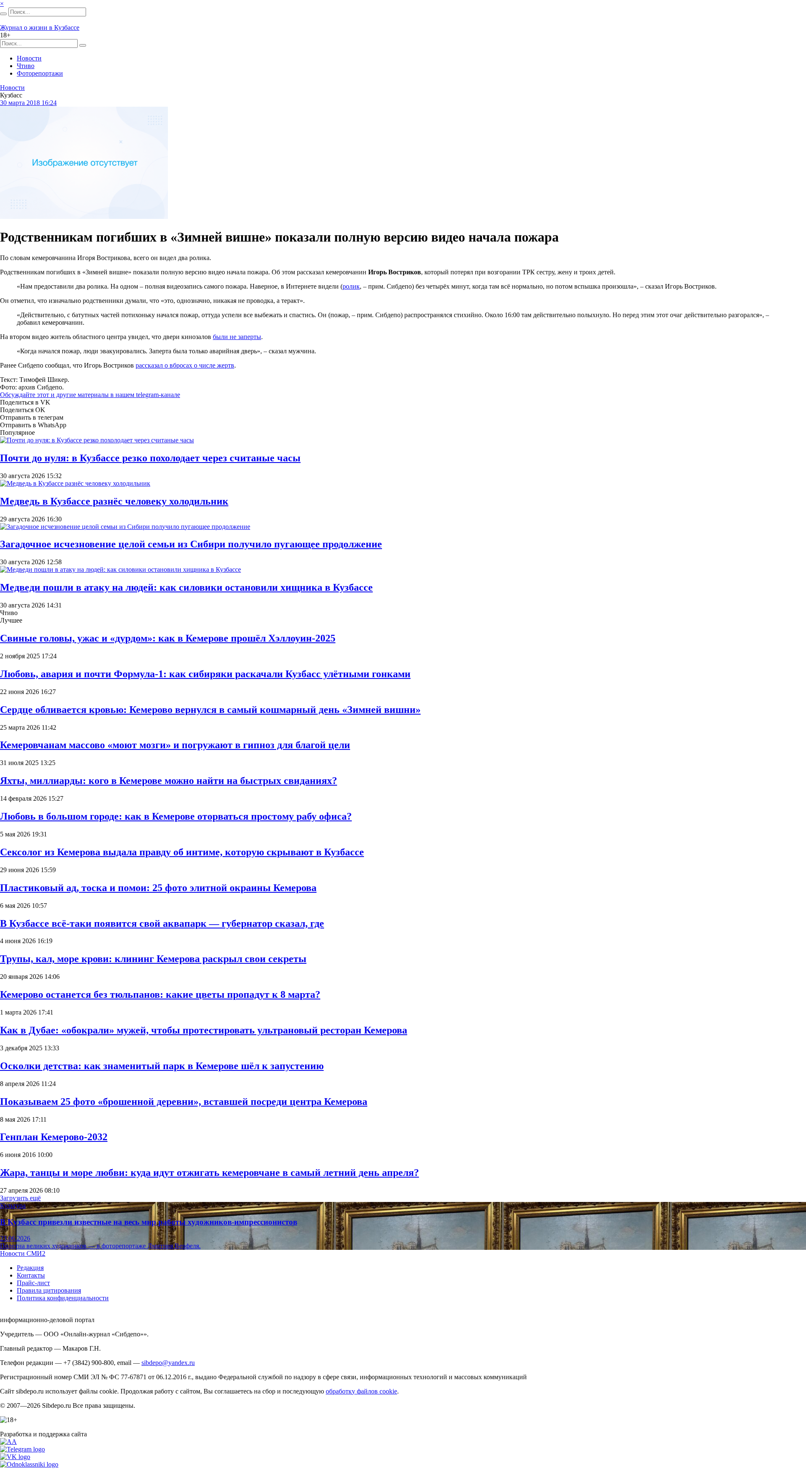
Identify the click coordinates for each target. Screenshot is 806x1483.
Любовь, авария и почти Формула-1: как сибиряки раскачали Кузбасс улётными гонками (205, 673)
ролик (351, 286)
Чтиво (25, 65)
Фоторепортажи (40, 73)
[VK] (15, 1456)
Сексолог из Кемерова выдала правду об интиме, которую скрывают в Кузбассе (182, 852)
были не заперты (237, 336)
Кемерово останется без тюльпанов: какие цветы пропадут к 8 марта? (160, 994)
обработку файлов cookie (361, 1391)
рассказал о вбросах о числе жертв (185, 365)
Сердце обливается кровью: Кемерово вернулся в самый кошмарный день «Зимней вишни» (210, 709)
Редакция (30, 1267)
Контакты (31, 1275)
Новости (29, 58)
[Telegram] (22, 1449)
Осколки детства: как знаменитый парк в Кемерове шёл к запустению (162, 1065)
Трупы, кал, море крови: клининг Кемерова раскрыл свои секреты (153, 958)
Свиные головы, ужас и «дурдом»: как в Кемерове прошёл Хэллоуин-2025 (167, 638)
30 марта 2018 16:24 (28, 102)
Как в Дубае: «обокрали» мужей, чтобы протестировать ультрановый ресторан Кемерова (203, 1030)
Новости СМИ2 (22, 1253)
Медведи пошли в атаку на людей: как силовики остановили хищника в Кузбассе (186, 587)
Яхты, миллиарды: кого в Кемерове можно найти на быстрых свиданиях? (168, 780)
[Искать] (3, 14)
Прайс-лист (33, 1282)
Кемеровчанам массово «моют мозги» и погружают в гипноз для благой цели (175, 744)
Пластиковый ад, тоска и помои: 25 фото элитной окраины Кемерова (158, 887)
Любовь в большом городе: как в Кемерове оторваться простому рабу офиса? (176, 816)
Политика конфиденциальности (63, 1298)
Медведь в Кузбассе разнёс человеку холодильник (114, 501)
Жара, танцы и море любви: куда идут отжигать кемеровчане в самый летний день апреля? (209, 1172)
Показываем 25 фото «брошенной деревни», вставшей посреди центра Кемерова (183, 1101)
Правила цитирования (49, 1290)
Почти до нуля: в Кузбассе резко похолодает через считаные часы (150, 457)
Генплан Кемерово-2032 (53, 1136)
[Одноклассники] (29, 1464)
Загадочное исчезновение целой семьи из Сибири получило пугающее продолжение (191, 544)
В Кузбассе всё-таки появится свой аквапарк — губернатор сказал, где (162, 923)
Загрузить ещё (20, 1198)
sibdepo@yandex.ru (168, 1362)
